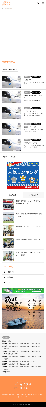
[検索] (38, 3)
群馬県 (22, 346)
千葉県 (33, 346)
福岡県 (6, 369)
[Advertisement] (23, 35)
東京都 (38, 346)
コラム (9, 282)
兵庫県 (11, 356)
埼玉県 (27, 346)
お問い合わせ (38, 394)
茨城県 (11, 346)
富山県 (16, 351)
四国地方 (4, 364)
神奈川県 (6, 348)
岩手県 (16, 343)
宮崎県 (33, 366)
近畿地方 (4, 356)
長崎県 (16, 366)
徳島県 (11, 364)
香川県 (16, 364)
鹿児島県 (38, 366)
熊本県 (22, 366)
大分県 (27, 366)
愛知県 (17, 354)
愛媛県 (22, 364)
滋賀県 (34, 356)
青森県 (11, 343)
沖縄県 (8, 371)
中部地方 (4, 351)
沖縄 (3, 371)
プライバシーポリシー (23, 397)
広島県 (27, 361)
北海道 (4, 341)
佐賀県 (11, 366)
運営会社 (30, 394)
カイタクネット (18, 404)
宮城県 (22, 343)
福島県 (38, 343)
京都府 (39, 356)
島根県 (16, 361)
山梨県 (33, 351)
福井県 (27, 351)
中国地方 (4, 361)
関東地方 (4, 346)
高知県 (27, 364)
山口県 (33, 361)
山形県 (33, 343)
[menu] (43, 3)
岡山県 (22, 361)
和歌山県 (22, 356)
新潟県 (11, 351)
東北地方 (4, 343)
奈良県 (16, 356)
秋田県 (27, 343)
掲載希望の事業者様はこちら (10, 394)
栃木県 (16, 346)
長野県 (38, 351)
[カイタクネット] (7, 3)
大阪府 (6, 359)
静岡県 (11, 354)
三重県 (28, 356)
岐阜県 (6, 354)
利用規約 (23, 394)
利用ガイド (10, 272)
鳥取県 (11, 361)
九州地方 (4, 366)
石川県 (22, 351)
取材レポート (11, 277)
